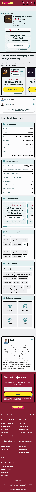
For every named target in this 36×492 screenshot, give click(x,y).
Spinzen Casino (23, 426)
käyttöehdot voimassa (23, 49)
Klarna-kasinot (5, 446)
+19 (25, 244)
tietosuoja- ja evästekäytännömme (14, 399)
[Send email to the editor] (34, 99)
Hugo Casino (15, 70)
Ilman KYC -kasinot (7, 423)
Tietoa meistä (23, 446)
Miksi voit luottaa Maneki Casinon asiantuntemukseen (19, 110)
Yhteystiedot (23, 449)
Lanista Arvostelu (22, 16)
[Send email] (32, 340)
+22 (25, 256)
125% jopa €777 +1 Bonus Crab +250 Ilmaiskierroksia (18, 38)
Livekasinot (4, 429)
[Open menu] (27, 3)
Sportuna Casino (24, 429)
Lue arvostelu (15, 74)
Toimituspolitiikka (24, 452)
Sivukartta (4, 476)
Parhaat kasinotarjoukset (8, 436)
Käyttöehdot (5, 472)
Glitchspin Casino (24, 420)
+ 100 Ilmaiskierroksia (13, 83)
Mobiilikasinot (5, 426)
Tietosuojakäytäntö (7, 466)
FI (31, 3)
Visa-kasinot (5, 449)
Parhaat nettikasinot (7, 420)
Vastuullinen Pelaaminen (8, 463)
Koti (2, 13)
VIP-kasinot (4, 433)
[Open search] (23, 3)
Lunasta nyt (18, 45)
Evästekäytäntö (6, 469)
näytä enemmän (28, 155)
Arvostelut (6, 13)
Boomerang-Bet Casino (26, 433)
